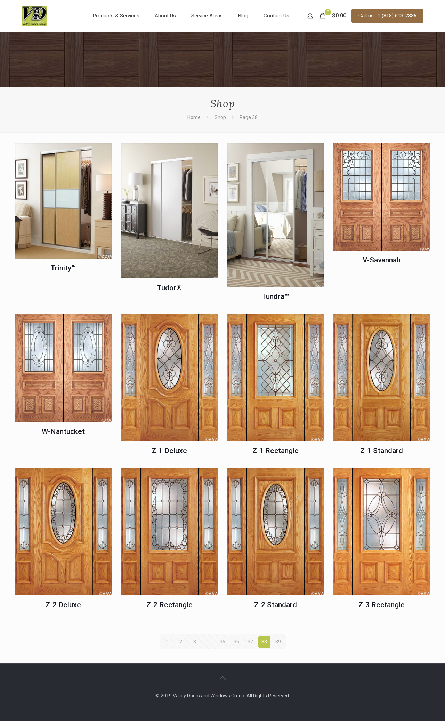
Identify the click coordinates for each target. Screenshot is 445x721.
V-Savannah (381, 260)
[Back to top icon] (222, 678)
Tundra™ (275, 296)
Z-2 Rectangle (169, 605)
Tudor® (169, 288)
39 (278, 641)
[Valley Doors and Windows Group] (34, 15)
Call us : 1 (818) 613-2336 (387, 16)
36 (236, 641)
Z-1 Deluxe (169, 450)
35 (222, 641)
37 (250, 641)
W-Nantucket (63, 431)
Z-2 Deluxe (63, 605)
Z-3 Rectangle (381, 605)
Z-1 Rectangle (275, 450)
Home (194, 117)
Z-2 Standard (275, 605)
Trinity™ (63, 268)
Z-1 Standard (381, 450)
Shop (220, 117)
